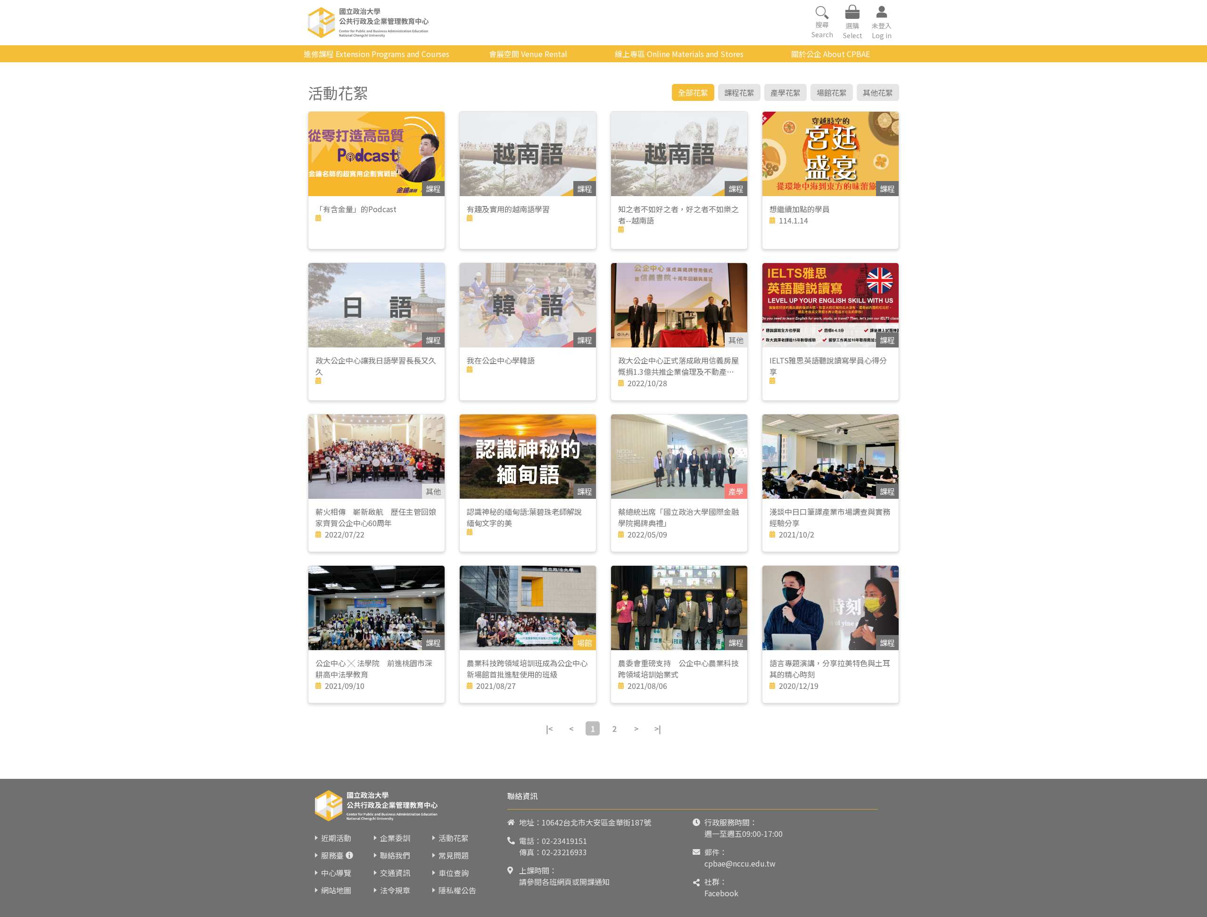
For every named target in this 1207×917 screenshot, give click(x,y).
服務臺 (332, 855)
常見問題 (453, 855)
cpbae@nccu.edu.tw (740, 863)
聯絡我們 (395, 855)
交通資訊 (395, 872)
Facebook (721, 893)
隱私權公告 (457, 890)
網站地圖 (336, 890)
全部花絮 (693, 92)
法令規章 (395, 890)
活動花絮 (453, 837)
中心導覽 (336, 872)
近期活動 (336, 837)
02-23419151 (564, 840)
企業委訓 (395, 837)
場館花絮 (832, 92)
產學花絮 (785, 92)
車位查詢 (453, 872)
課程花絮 (739, 92)
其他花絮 (878, 92)
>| (657, 728)
